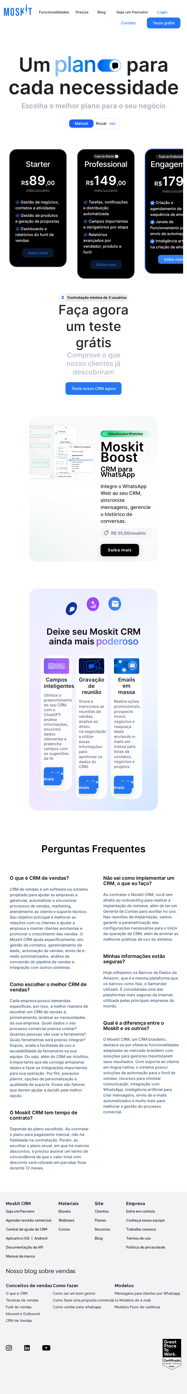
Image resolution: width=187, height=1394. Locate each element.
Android (40, 1238)
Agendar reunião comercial (28, 1220)
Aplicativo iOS (17, 1238)
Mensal (81, 123)
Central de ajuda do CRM (26, 1229)
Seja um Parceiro (20, 1211)
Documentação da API (24, 1247)
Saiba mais (120, 550)
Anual (106, 123)
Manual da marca (20, 1256)
